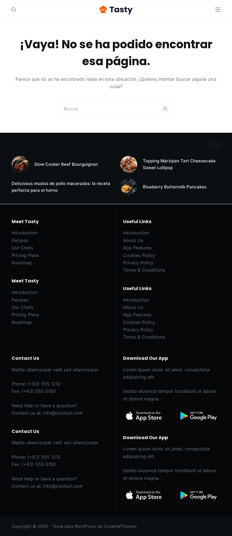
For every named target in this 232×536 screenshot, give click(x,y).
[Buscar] (14, 9)
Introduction (25, 233)
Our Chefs (22, 247)
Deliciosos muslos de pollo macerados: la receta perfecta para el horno (61, 187)
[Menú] (217, 9)
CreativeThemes (120, 526)
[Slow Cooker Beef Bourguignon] (20, 164)
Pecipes (20, 240)
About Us (133, 240)
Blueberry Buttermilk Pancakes (175, 186)
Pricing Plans (25, 255)
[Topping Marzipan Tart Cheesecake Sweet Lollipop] (128, 164)
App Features (137, 247)
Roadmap (22, 262)
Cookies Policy (139, 255)
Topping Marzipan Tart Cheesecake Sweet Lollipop (179, 164)
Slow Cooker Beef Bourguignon (66, 164)
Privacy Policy (138, 262)
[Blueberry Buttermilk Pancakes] (128, 186)
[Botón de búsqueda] (165, 109)
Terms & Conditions (144, 270)
